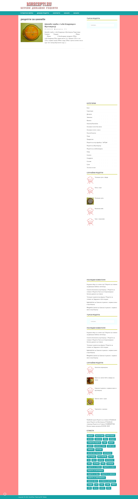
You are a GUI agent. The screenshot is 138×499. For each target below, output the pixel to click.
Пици (88, 136)
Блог (88, 108)
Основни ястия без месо (94, 127)
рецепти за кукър (109, 467)
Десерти (89, 114)
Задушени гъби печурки (101, 299)
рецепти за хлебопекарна (96, 477)
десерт (111, 442)
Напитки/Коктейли (92, 123)
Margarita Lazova (92, 307)
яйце (108, 488)
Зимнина (89, 117)
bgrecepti (90, 435)
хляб (89, 488)
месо (94, 460)
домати (90, 446)
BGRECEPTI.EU (111, 424)
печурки (96, 463)
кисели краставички (94, 453)
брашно (112, 439)
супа (101, 484)
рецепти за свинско (108, 474)
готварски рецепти (94, 442)
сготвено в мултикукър (107, 481)
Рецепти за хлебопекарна (95, 149)
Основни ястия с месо (93, 130)
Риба (88, 152)
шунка (102, 488)
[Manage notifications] (4, 494)
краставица (91, 456)
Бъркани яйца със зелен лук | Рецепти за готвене (102, 284)
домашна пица (100, 446)
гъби (104, 442)
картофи (99, 449)
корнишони (107, 453)
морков (100, 460)
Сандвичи (90, 158)
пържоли (110, 463)
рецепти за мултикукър (95, 470)
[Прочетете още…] (60, 42)
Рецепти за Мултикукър (94, 145)
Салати (89, 155)
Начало (67, 13)
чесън (96, 488)
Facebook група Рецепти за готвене (98, 420)
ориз (89, 463)
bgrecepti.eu (59, 29)
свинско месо (92, 481)
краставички (102, 456)
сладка (90, 484)
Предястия (90, 139)
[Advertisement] (103, 65)
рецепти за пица (93, 474)
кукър (111, 456)
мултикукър (109, 460)
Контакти (56, 13)
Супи (88, 164)
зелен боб (111, 446)
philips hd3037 (110, 435)
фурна (114, 484)
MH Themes (43, 497)
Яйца (105, 439)
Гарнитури (90, 111)
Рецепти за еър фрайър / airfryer (97, 142)
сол (96, 484)
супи (107, 484)
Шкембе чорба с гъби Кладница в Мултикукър (60, 25)
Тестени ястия (91, 167)
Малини (90, 439)
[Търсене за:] (102, 25)
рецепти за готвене (94, 467)
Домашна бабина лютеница (97, 286)
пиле (103, 463)
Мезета (89, 120)
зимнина (91, 449)
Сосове (89, 161)
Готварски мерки (26, 13)
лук (89, 460)
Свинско (98, 439)
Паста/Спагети (91, 133)
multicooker (100, 435)
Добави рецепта (43, 13)
